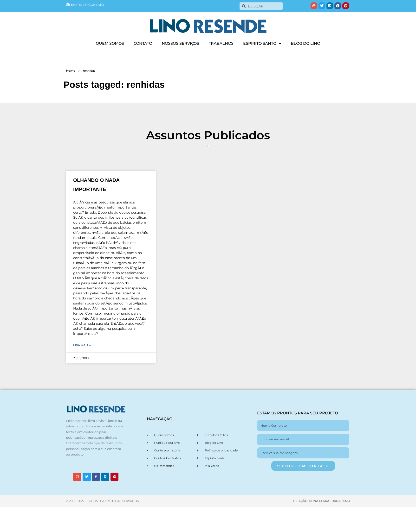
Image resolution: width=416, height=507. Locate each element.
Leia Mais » (82, 345)
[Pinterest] (345, 5)
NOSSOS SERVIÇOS (180, 43)
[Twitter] (321, 5)
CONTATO (143, 43)
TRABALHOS (221, 43)
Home (70, 70)
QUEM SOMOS (110, 43)
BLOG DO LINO (305, 43)
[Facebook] (337, 5)
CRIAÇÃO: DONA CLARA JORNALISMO (321, 501)
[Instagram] (314, 5)
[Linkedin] (329, 5)
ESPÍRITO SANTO (259, 43)
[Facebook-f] (96, 477)
